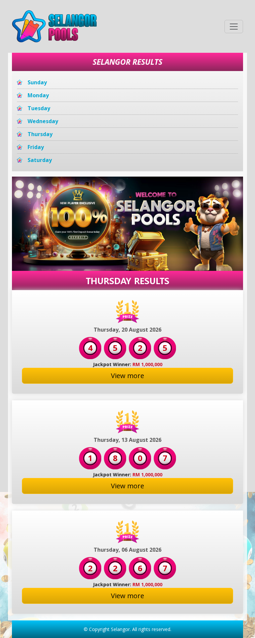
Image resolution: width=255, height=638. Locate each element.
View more (127, 375)
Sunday (37, 82)
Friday (36, 147)
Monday (38, 95)
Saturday (40, 160)
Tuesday (39, 108)
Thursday (40, 134)
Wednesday (43, 121)
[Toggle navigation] (233, 26)
